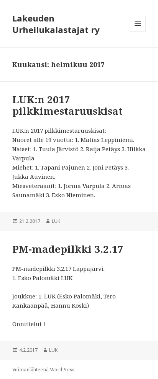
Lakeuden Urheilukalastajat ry (56, 23)
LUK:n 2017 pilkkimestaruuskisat (67, 105)
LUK (56, 221)
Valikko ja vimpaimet (138, 31)
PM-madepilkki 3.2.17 (67, 249)
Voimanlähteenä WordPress (43, 369)
